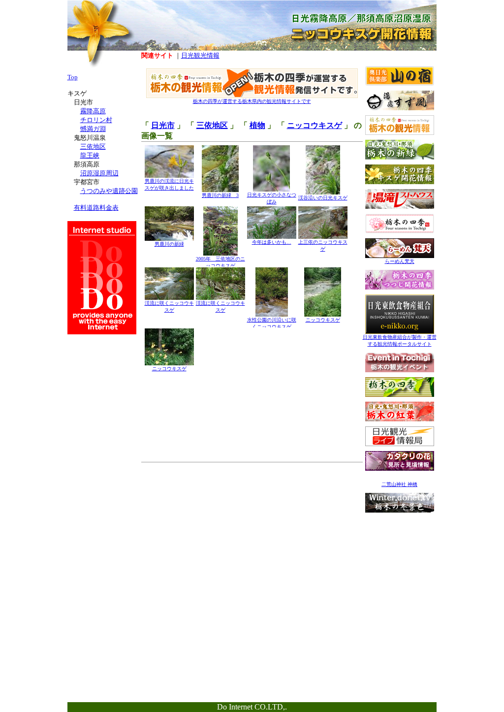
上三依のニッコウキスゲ (322, 245)
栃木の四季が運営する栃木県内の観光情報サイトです (252, 101)
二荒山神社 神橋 (399, 484)
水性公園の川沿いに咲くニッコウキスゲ (271, 323)
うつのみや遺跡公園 (109, 190)
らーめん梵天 (399, 261)
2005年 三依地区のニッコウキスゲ (220, 262)
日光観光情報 (200, 55)
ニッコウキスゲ (314, 125)
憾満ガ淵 (93, 128)
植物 (257, 125)
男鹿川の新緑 (169, 244)
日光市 (163, 125)
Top (72, 77)
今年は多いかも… (271, 242)
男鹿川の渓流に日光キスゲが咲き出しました (169, 184)
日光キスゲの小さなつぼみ (271, 198)
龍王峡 (89, 155)
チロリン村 (96, 120)
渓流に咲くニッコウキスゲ (169, 306)
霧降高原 (93, 111)
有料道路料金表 (96, 207)
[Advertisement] (399, 579)
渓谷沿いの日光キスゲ (322, 197)
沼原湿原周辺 (99, 173)
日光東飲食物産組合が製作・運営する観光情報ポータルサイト (400, 340)
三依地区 (212, 125)
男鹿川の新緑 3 (220, 195)
